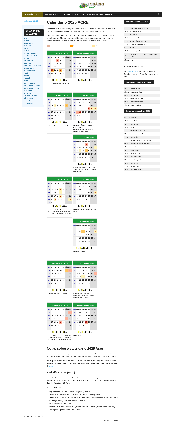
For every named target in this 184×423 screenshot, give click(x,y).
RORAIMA (27, 93)
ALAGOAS (27, 46)
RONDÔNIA (28, 91)
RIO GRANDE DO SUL (32, 88)
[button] (158, 14)
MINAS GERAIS (29, 68)
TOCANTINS (28, 103)
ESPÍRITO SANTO (30, 56)
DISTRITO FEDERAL (31, 53)
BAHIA (26, 48)
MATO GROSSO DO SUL (32, 66)
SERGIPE (27, 101)
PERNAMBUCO (29, 71)
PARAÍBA (27, 76)
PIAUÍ (26, 81)
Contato (106, 420)
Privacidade (115, 420)
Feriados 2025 (51, 14)
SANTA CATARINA (30, 96)
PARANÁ (27, 78)
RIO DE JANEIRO (30, 83)
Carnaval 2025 (71, 14)
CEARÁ (26, 51)
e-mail (51, 366)
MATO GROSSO (29, 63)
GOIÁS (26, 58)
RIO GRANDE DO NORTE (33, 86)
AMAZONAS (28, 43)
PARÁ (26, 73)
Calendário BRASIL (31, 21)
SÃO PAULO (28, 98)
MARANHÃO (28, 61)
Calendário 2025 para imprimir (97, 14)
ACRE (26, 38)
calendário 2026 (132, 71)
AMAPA (26, 41)
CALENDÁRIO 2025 (31, 14)
